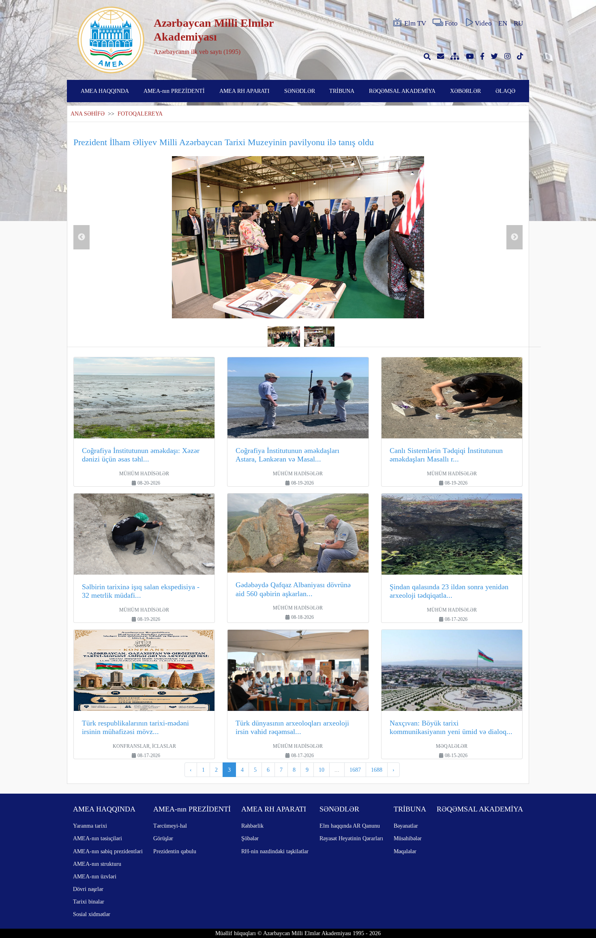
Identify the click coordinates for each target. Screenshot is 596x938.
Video (483, 23)
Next (514, 237)
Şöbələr (250, 838)
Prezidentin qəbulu (174, 851)
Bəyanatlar (406, 825)
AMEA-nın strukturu (97, 864)
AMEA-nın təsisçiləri (97, 838)
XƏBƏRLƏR (465, 91)
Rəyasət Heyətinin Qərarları (351, 838)
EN (502, 23)
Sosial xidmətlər (91, 914)
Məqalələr (405, 851)
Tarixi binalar (88, 901)
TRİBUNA (341, 91)
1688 (376, 769)
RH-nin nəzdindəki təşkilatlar (275, 851)
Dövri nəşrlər (88, 889)
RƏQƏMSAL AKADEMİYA (402, 91)
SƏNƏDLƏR (299, 91)
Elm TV (415, 23)
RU (518, 23)
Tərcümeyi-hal (170, 825)
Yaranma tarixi (90, 825)
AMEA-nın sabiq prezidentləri (108, 851)
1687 (355, 769)
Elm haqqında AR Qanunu (349, 825)
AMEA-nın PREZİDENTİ (174, 91)
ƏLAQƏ (505, 91)
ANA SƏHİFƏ (88, 114)
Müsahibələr (408, 838)
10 (321, 769)
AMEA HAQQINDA (105, 91)
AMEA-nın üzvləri (94, 876)
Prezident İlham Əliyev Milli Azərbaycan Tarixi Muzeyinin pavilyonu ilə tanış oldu (223, 142)
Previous (81, 237)
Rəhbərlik (252, 825)
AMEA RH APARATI (244, 91)
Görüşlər (163, 838)
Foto (451, 23)
